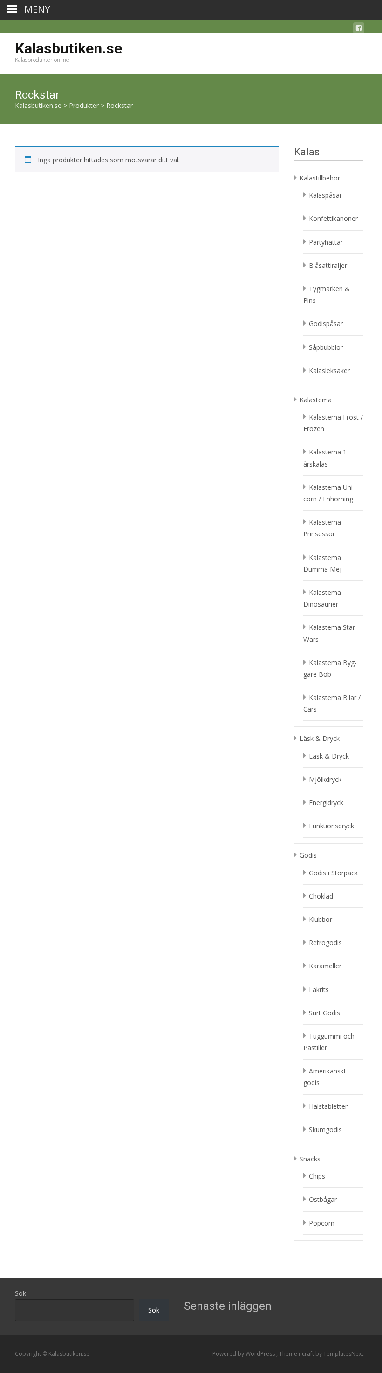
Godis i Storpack (333, 872)
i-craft (307, 1354)
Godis (308, 855)
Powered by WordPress (244, 1354)
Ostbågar (323, 1199)
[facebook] (358, 29)
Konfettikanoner (333, 218)
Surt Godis (324, 1012)
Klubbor (320, 919)
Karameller (325, 965)
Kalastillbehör (320, 177)
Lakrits (319, 989)
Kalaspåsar (325, 195)
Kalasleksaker (329, 370)
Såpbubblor (326, 347)
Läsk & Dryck (320, 738)
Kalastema (316, 399)
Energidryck (326, 802)
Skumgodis (325, 1129)
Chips (317, 1176)
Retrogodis (325, 942)
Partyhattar (326, 242)
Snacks (310, 1158)
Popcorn (321, 1223)
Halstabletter (328, 1106)
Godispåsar (326, 323)
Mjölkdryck (325, 779)
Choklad (321, 896)
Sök (20, 1293)
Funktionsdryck (331, 825)
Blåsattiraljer (328, 265)
